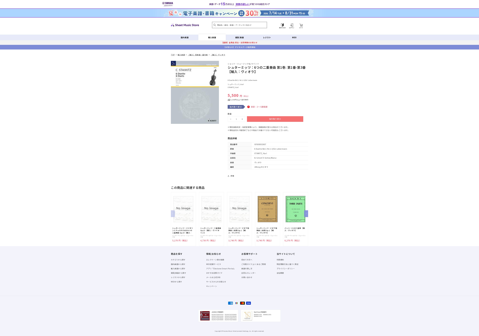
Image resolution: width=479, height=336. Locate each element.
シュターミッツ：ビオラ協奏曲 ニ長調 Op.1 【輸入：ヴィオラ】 (238, 230)
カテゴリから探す (178, 259)
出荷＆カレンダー (248, 273)
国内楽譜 (184, 37)
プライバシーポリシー (286, 268)
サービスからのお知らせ (216, 281)
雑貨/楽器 (239, 37)
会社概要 (280, 273)
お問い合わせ (246, 277)
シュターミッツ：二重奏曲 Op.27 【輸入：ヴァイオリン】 (210, 230)
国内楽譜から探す (178, 264)
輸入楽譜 (212, 37)
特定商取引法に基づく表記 (288, 264)
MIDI (294, 37)
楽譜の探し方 (246, 268)
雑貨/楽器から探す (178, 273)
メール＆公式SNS (213, 277)
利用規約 (280, 259)
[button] (239, 25)
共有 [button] (232, 176)
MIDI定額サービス (213, 264)
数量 (230, 113)
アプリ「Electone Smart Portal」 (221, 268)
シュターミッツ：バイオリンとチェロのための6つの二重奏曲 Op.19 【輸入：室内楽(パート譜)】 (182, 230)
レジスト (267, 37)
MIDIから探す (176, 281)
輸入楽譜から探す (178, 268)
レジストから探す (178, 277)
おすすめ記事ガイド (214, 273)
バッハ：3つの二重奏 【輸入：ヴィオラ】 (295, 229)
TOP (173, 54)
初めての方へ (246, 259)
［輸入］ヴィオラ (218, 54)
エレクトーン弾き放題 (215, 259)
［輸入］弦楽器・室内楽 (198, 54)
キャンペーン (211, 286)
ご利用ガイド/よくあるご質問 (253, 264)
